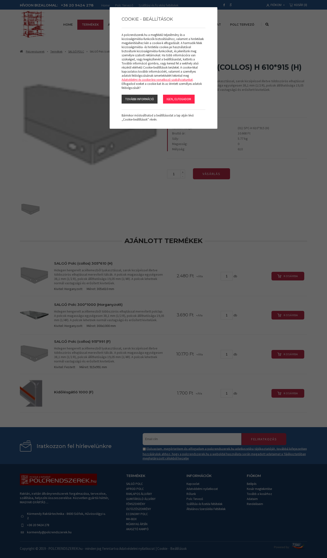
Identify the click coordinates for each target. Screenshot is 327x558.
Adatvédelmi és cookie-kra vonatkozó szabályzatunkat (157, 80)
